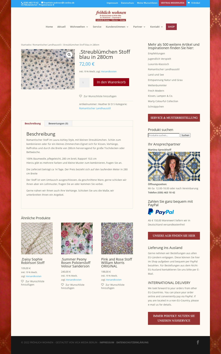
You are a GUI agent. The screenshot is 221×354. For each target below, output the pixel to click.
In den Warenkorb (111, 82)
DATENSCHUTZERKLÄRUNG (132, 342)
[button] (69, 55)
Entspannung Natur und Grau (165, 80)
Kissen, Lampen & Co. (160, 95)
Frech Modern (156, 90)
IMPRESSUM (107, 342)
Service (97, 27)
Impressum (112, 3)
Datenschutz (127, 3)
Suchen (185, 135)
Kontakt (155, 27)
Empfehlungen (156, 53)
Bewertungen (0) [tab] (58, 123)
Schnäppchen (156, 106)
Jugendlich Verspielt (159, 58)
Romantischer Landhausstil (47, 44)
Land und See (156, 74)
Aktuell (61, 27)
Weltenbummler (157, 85)
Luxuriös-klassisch (158, 64)
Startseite (26, 44)
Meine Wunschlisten (147, 3)
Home (49, 27)
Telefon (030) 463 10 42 (161, 192)
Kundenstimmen (115, 27)
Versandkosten (109, 71)
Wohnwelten (77, 27)
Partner (137, 27)
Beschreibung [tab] (33, 123)
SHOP (171, 26)
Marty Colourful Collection (163, 101)
